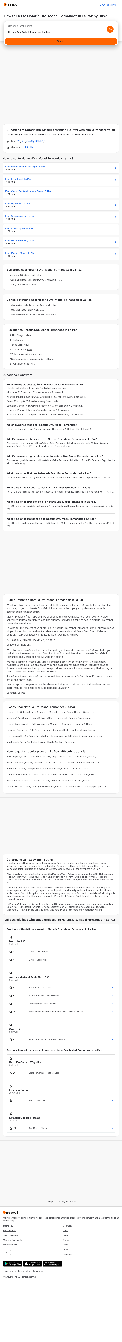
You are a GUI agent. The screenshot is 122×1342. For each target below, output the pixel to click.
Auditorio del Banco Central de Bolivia (26, 742)
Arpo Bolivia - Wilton (43, 718)
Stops (65, 1245)
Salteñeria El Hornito (40, 730)
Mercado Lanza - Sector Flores (65, 712)
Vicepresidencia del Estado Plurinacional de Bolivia (76, 736)
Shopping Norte (61, 730)
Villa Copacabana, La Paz (19, 762)
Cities (65, 1249)
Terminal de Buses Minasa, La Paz (84, 762)
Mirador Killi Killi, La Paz (18, 786)
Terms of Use (9, 1271)
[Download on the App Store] (32, 1264)
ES (7, 1252)
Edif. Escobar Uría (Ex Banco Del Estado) (27, 736)
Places (66, 1235)
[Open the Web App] (52, 1264)
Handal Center (54, 742)
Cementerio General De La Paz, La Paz (26, 774)
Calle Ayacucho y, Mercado (45, 724)
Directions (67, 1254)
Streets (66, 1240)
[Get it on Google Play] (12, 1264)
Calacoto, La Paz (79, 768)
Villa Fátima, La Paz (85, 756)
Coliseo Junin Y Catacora (33, 712)
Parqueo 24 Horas (84, 724)
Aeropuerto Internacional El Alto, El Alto (48, 768)
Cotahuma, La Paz (40, 756)
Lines (65, 1230)
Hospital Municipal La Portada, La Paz (71, 780)
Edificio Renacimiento (18, 724)
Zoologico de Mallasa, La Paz (47, 786)
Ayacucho (67, 724)
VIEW (39, 275)
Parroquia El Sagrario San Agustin (73, 718)
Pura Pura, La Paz (87, 774)
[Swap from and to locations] (110, 29)
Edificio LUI (12, 712)
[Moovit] (12, 5)
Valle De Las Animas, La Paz (49, 762)
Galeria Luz (89, 712)
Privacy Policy (24, 1271)
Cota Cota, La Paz (39, 780)
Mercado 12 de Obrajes (18, 718)
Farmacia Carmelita (17, 730)
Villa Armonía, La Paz (17, 780)
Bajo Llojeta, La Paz (63, 756)
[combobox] (61, 27)
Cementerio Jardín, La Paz (62, 774)
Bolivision (70, 742)
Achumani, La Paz (16, 768)
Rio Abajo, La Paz (73, 786)
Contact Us (38, 1271)
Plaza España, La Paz (17, 756)
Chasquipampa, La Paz (97, 786)
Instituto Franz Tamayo (84, 730)
